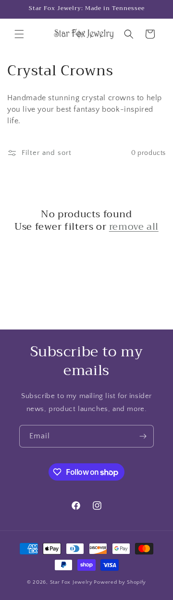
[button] (19, 34)
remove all (134, 227)
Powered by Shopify (120, 582)
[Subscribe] (142, 436)
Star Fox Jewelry (71, 582)
